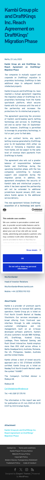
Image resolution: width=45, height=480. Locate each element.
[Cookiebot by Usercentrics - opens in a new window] (32, 210)
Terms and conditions (27, 448)
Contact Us (11, 448)
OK (22, 258)
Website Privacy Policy (21, 454)
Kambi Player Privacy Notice (21, 451)
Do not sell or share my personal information (22, 267)
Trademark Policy (13, 463)
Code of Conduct (29, 463)
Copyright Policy (21, 457)
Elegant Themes (23, 474)
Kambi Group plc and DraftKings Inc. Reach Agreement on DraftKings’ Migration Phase (20, 433)
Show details (31, 250)
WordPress (23, 477)
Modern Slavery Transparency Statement (21, 460)
